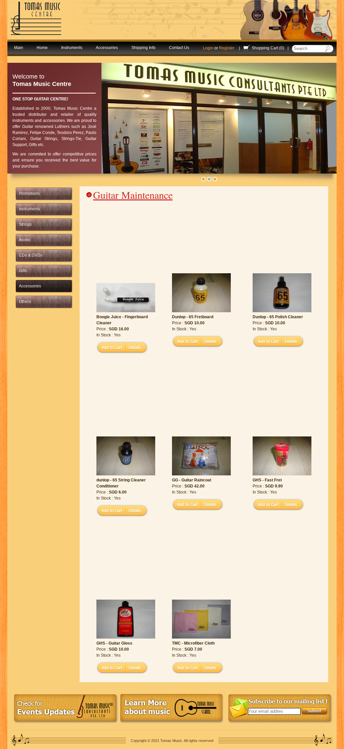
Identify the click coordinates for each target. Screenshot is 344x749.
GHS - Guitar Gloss (114, 643)
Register (226, 48)
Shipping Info (143, 47)
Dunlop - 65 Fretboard (192, 317)
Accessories (107, 47)
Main (18, 47)
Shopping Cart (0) (268, 48)
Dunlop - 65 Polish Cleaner (278, 317)
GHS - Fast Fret (267, 480)
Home (42, 47)
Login (208, 48)
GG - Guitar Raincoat (191, 480)
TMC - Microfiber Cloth (193, 643)
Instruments (71, 47)
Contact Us (179, 47)
